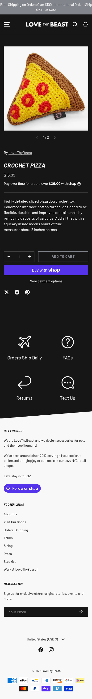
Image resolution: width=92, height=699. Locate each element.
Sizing (8, 546)
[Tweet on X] (6, 292)
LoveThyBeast (20, 152)
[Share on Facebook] (17, 292)
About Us (10, 514)
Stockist (10, 561)
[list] (46, 88)
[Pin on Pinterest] (27, 292)
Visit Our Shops (15, 522)
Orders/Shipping (16, 530)
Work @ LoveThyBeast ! (21, 569)
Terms (8, 538)
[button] (85, 24)
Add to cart (63, 256)
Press (8, 554)
